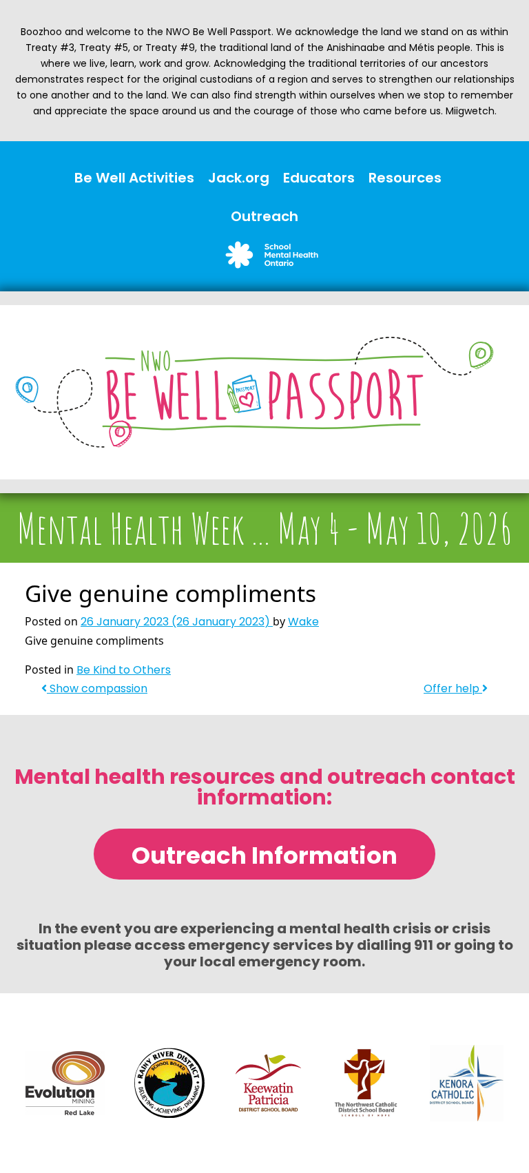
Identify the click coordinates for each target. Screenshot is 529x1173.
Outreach (264, 216)
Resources (405, 177)
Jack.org (238, 177)
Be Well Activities (134, 177)
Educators (319, 177)
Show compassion (97, 688)
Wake (303, 622)
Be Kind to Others (123, 670)
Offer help (453, 688)
